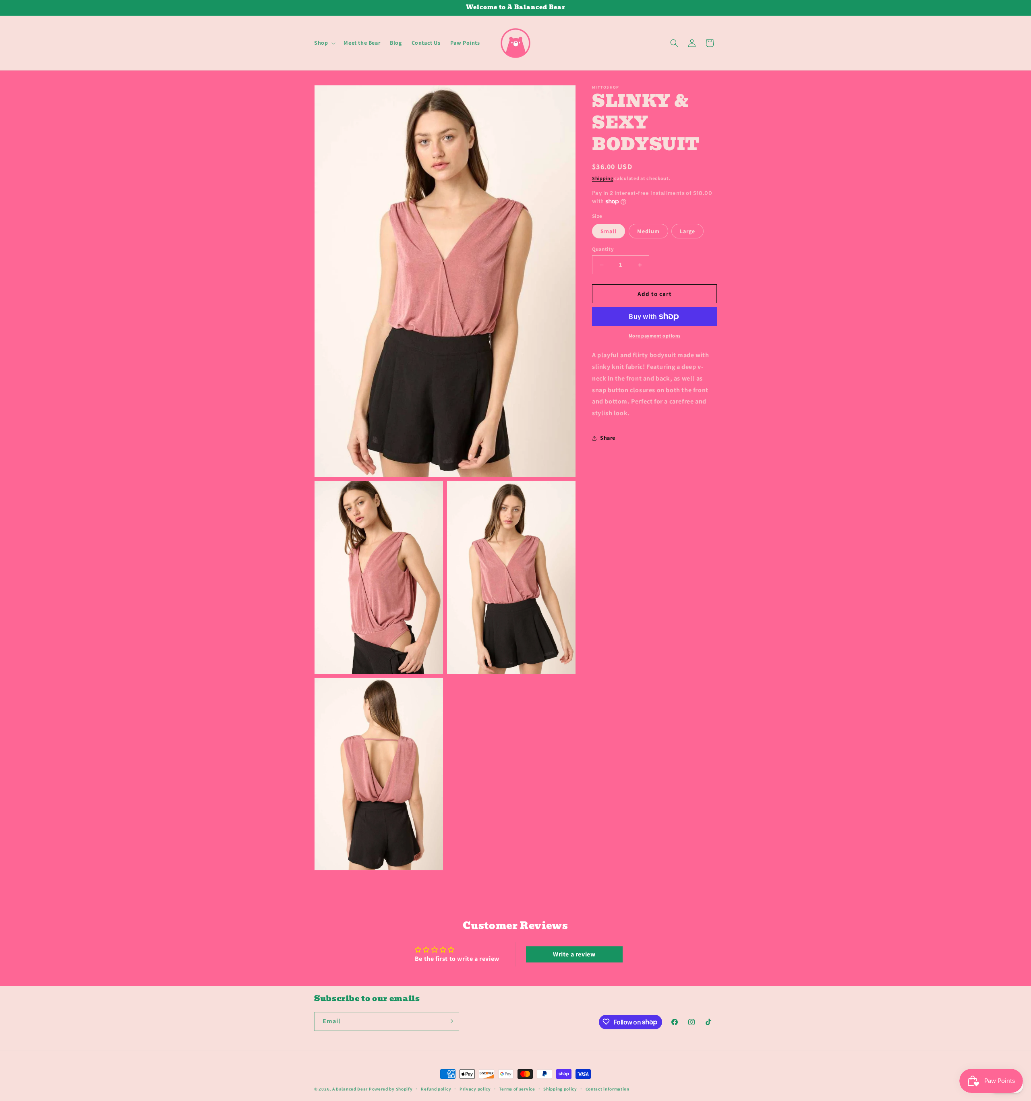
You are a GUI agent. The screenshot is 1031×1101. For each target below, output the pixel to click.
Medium (648, 231)
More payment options (655, 336)
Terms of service (517, 1089)
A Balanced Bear (350, 1089)
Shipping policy (560, 1089)
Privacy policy (475, 1089)
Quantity (603, 249)
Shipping (602, 178)
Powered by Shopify (391, 1089)
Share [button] (607, 437)
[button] (324, 42)
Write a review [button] (574, 954)
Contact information (607, 1089)
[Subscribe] (450, 1021)
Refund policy (436, 1089)
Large (687, 231)
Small (608, 231)
